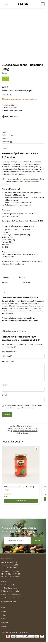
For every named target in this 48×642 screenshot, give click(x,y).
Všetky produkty (33, 428)
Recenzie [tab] (6, 142)
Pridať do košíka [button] (20, 501)
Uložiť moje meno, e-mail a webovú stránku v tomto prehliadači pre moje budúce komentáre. (23, 406)
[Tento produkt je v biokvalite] (5, 79)
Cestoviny (17, 428)
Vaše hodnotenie (9, 352)
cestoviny (16, 431)
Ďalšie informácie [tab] (8, 135)
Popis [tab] (4, 132)
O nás (3, 619)
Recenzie (4, 622)
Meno (4, 385)
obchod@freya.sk (13, 576)
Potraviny (24, 428)
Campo (4, 73)
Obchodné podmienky (9, 588)
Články (3, 615)
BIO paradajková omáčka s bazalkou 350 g (19, 487)
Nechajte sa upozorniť (9, 108)
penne (22, 431)
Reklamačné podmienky (10, 591)
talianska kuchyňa (31, 431)
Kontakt (4, 626)
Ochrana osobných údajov (10, 595)
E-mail (5, 395)
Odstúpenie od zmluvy (9, 602)
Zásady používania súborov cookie (13, 598)
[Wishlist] (36, 449)
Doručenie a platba (8, 585)
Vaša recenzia (8, 361)
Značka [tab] (5, 138)
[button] (43, 4)
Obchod (4, 611)
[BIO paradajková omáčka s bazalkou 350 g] (20, 465)
